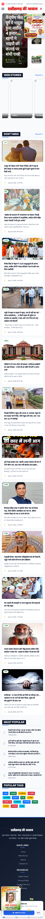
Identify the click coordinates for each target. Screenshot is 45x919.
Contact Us (23, 864)
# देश (22, 797)
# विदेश (35, 802)
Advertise (23, 888)
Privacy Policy (23, 881)
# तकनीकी (7, 797)
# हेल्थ (22, 806)
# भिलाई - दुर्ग (7, 802)
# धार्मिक (30, 797)
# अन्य (5, 793)
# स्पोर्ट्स (14, 806)
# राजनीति (26, 802)
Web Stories (23, 856)
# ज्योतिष (31, 793)
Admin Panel (23, 877)
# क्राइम (13, 793)
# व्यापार (6, 806)
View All (38, 75)
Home (23, 852)
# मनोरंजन (17, 802)
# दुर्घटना (15, 797)
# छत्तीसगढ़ (22, 793)
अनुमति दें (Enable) (20, 913)
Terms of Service (23, 884)
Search (23, 860)
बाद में (38, 913)
